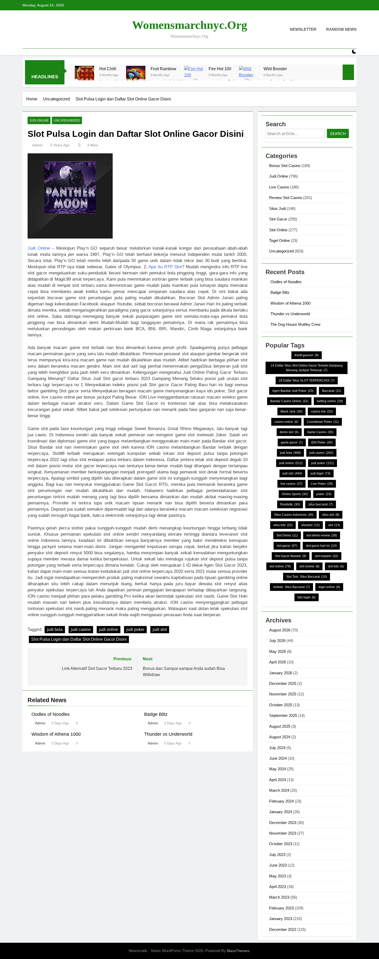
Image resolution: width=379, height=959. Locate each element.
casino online (286, 422)
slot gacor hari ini (321, 546)
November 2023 (282, 833)
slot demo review (321, 535)
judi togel (321, 473)
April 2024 (277, 780)
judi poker (135, 629)
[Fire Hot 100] (193, 75)
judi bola (55, 629)
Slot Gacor (278, 219)
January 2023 (280, 918)
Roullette (290, 504)
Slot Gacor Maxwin (290, 556)
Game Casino (320, 432)
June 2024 (278, 758)
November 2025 (282, 694)
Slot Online (278, 230)
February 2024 (281, 801)
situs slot (330, 515)
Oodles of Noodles (50, 714)
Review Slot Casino (285, 197)
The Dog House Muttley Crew (295, 324)
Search (338, 133)
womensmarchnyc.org (189, 25)
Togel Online (279, 240)
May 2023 (277, 876)
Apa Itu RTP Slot (165, 266)
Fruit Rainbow (163, 68)
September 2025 (283, 715)
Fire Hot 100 (220, 68)
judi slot (160, 629)
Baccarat (331, 391)
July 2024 (277, 748)
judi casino (81, 629)
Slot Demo (287, 535)
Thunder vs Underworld (168, 734)
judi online (108, 629)
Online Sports (295, 494)
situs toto (283, 525)
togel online (329, 587)
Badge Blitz (156, 714)
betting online (330, 401)
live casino (291, 484)
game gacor (292, 442)
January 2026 (280, 673)
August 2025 (279, 726)
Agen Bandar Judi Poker (293, 391)
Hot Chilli (107, 68)
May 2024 (277, 769)
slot (334, 525)
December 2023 (282, 822)
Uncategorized (67, 120)
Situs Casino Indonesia (294, 515)
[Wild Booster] (248, 75)
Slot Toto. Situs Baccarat (306, 576)
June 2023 (278, 865)
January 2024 (280, 812)
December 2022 (282, 929)
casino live (322, 411)
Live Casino (279, 187)
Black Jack (291, 411)
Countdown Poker (323, 422)
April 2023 (277, 886)
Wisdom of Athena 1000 (56, 734)
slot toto (336, 566)
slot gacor (287, 546)
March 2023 (279, 897)
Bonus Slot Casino (284, 165)
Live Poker (322, 484)
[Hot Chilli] (84, 75)
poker (323, 494)
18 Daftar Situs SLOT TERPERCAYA (307, 380)
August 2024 (279, 737)
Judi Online (39, 120)
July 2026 (277, 640)
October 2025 (280, 705)
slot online (280, 566)
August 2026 (279, 630)
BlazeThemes (238, 951)
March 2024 (279, 790)
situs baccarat (320, 504)
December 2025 (282, 683)
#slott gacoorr (306, 355)
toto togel (307, 597)
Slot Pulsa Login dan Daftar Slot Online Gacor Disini (79, 639)
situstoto (310, 525)
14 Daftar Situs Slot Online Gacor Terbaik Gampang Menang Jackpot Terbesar (307, 368)
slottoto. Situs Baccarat (291, 587)
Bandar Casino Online (289, 401)
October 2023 (280, 844)
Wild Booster (275, 68)
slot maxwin (326, 556)
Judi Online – (41, 248)
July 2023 (277, 854)
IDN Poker (322, 442)
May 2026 (277, 651)
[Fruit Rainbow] (135, 75)
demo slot (289, 432)
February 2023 (281, 908)
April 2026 (277, 662)
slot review (309, 566)
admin (37, 145)
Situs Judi (277, 208)
